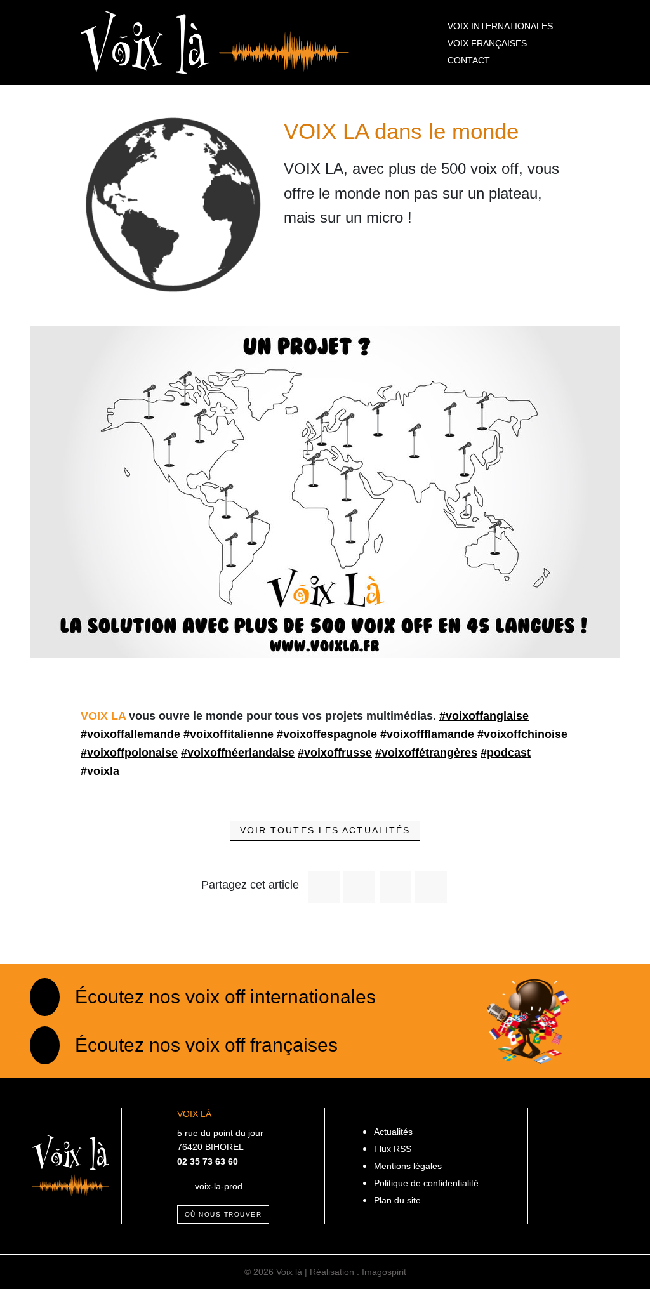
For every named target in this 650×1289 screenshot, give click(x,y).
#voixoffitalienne (228, 734)
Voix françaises (487, 43)
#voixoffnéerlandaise (238, 752)
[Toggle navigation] (45, 42)
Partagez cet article (250, 884)
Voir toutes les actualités (325, 830)
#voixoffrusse (335, 752)
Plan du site (397, 1200)
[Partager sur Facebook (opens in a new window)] (324, 887)
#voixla (100, 771)
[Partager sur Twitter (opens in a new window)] (359, 887)
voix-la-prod (218, 1186)
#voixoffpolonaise (129, 752)
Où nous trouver (223, 1214)
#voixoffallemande (130, 734)
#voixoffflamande (427, 734)
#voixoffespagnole (327, 734)
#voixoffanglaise (484, 716)
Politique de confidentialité (426, 1183)
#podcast (506, 752)
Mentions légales (408, 1166)
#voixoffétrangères (426, 752)
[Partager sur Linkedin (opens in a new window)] (395, 887)
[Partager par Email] (431, 887)
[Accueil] (215, 42)
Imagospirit (384, 1272)
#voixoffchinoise (522, 734)
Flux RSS (392, 1149)
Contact (469, 60)
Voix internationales (500, 26)
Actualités (393, 1132)
